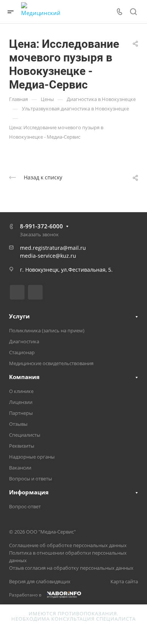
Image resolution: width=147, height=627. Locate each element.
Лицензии (20, 402)
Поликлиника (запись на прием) (46, 330)
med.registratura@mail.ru (53, 247)
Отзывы (18, 424)
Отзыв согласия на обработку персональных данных (71, 567)
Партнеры (21, 413)
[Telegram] (35, 292)
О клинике (21, 391)
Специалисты (24, 434)
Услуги (19, 316)
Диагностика (24, 341)
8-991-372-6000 (41, 226)
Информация (29, 492)
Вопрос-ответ (25, 506)
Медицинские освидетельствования (51, 363)
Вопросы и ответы (30, 478)
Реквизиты (21, 445)
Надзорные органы (32, 456)
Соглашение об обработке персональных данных (68, 545)
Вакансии (20, 467)
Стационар (22, 352)
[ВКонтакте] (17, 292)
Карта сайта (124, 581)
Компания (24, 377)
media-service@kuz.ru (48, 255)
